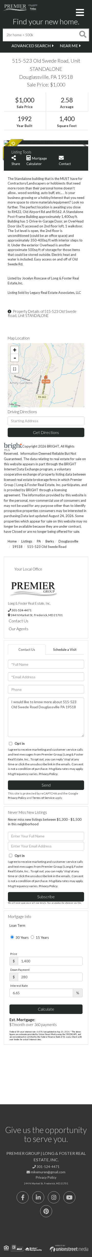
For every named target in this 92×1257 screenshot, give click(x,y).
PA (39, 541)
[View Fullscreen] (14, 369)
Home (12, 541)
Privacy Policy (48, 774)
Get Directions (46, 432)
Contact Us (18, 620)
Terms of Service (43, 797)
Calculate (46, 1009)
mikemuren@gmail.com (47, 1172)
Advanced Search (31, 45)
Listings (26, 541)
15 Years (42, 937)
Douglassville (68, 541)
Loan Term (17, 925)
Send (46, 784)
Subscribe (46, 896)
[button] (82, 34)
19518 (17, 547)
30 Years (22, 937)
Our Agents (18, 628)
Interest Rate (19, 985)
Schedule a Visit (64, 649)
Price (13, 953)
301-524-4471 (21, 610)
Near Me (69, 45)
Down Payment (20, 969)
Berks (49, 541)
